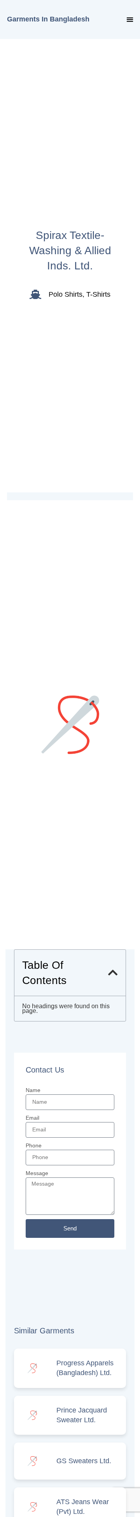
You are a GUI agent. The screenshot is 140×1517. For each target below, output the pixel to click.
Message (37, 1173)
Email (32, 1118)
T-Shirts (98, 294)
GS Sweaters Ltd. (83, 1461)
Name (33, 1090)
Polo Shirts (65, 294)
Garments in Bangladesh (48, 19)
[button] (129, 19)
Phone (34, 1145)
